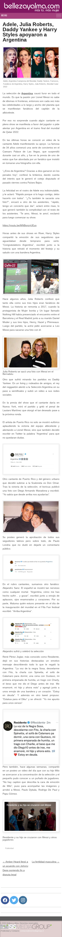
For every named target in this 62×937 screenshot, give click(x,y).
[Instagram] (23, 900)
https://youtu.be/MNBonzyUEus (20, 225)
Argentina (27, 93)
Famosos (54, 81)
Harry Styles (28, 84)
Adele (5, 81)
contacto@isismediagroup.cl (32, 931)
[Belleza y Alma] (31, 6)
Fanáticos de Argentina (12, 84)
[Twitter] (14, 900)
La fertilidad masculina (45, 861)
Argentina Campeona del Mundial (22, 81)
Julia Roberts (40, 84)
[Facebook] (5, 900)
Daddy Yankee (43, 81)
